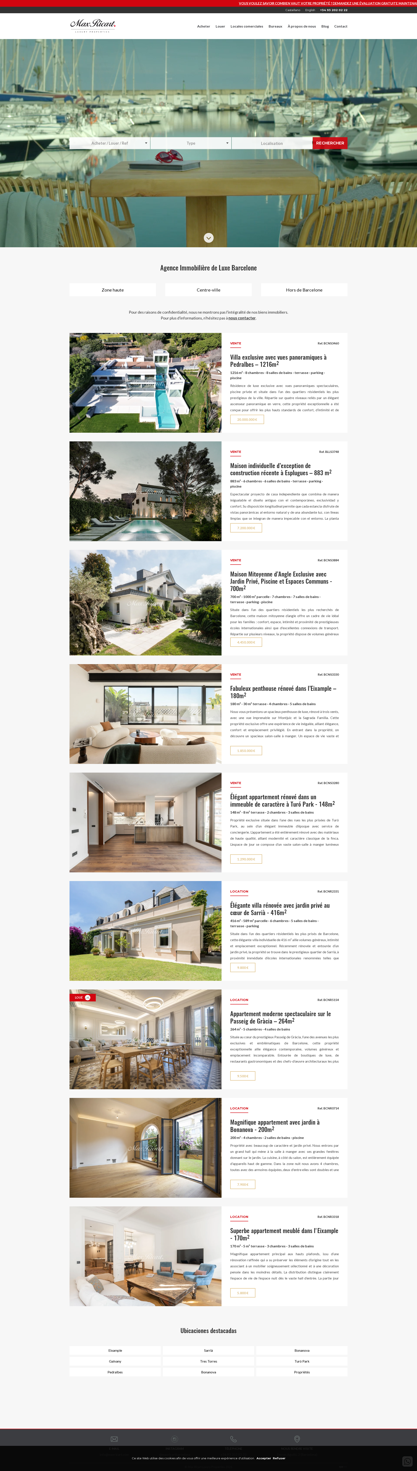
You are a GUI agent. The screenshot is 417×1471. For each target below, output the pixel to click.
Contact (341, 26)
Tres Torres (208, 1361)
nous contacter (242, 318)
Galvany (115, 1361)
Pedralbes (115, 1372)
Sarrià (208, 1350)
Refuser (279, 1458)
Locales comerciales (247, 26)
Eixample (115, 1350)
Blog (325, 26)
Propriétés (302, 1372)
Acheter (203, 26)
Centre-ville (208, 289)
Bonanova (302, 1350)
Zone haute (113, 289)
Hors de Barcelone (304, 289)
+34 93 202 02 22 (334, 10)
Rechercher (330, 143)
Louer (220, 26)
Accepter (263, 1458)
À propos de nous (302, 26)
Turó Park (302, 1361)
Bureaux (275, 26)
